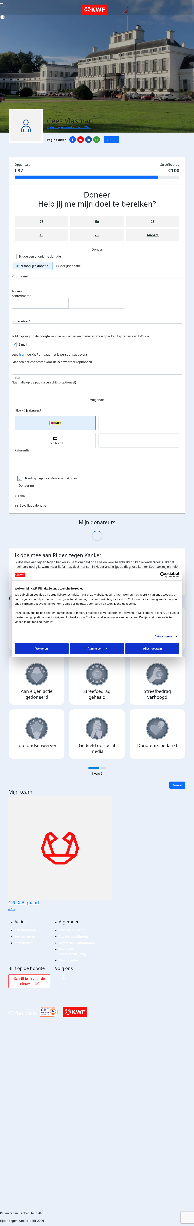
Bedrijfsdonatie (70, 266)
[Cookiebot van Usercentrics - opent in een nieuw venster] (162, 575)
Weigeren (41, 648)
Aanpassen (95, 648)
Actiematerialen (26, 930)
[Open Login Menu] (2, 17)
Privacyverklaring (72, 930)
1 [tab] (93, 768)
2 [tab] (103, 768)
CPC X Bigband (113, 140)
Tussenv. (18, 291)
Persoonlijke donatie (33, 266)
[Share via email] (80, 139)
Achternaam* (21, 296)
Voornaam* (20, 276)
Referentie (22, 450)
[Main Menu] (1, 3)
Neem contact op (71, 960)
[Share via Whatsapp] (96, 139)
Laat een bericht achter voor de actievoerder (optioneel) (52, 362)
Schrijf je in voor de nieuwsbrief (29, 981)
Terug (21, 495)
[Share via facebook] (72, 139)
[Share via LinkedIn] (88, 139)
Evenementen (24, 936)
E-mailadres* (21, 321)
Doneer (177, 785)
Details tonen (163, 636)
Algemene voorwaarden (77, 943)
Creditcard (55, 443)
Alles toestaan (152, 648)
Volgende (97, 400)
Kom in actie (23, 943)
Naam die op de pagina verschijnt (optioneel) (44, 382)
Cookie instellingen (73, 936)
